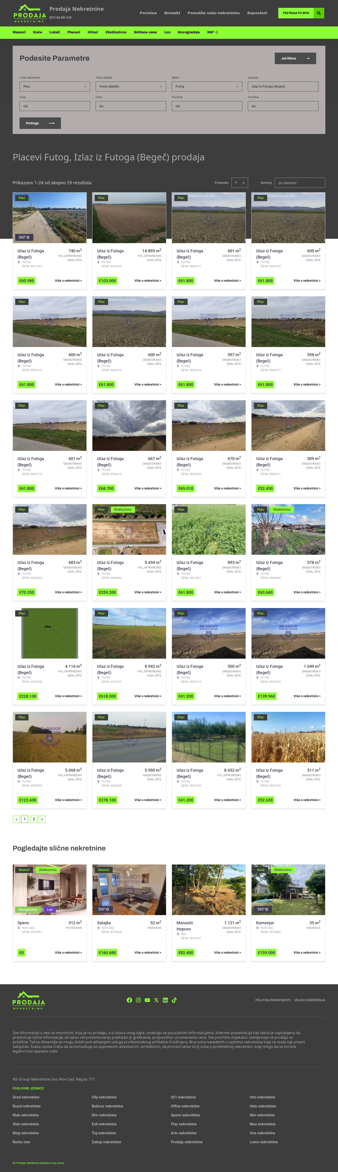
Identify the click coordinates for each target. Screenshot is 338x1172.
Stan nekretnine (26, 1124)
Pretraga (32, 123)
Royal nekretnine (27, 1106)
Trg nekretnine (104, 1133)
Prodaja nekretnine (187, 1142)
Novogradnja (189, 32)
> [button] (42, 819)
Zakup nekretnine (106, 1142)
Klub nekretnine (26, 1115)
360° (211, 32)
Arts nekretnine (184, 1133)
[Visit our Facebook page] (129, 1000)
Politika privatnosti (273, 1000)
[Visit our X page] (156, 1000)
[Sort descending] (243, 183)
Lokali (54, 32)
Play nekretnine (184, 1124)
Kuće (37, 32)
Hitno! (93, 32)
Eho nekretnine (104, 1115)
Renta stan (21, 1142)
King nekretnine (26, 1133)
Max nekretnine (263, 1124)
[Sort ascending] (235, 183)
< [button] (16, 819)
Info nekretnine (262, 1097)
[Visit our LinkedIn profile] (165, 1000)
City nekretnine (104, 1097)
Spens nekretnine (185, 1115)
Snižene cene (145, 32)
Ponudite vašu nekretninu (214, 13)
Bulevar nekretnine (107, 1106)
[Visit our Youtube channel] (147, 1000)
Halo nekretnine (263, 1106)
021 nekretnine (183, 1097)
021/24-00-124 (60, 17)
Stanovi (19, 32)
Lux (167, 32)
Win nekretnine (262, 1115)
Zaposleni (257, 13)
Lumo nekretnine (264, 1142)
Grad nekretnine (26, 1097)
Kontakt (172, 13)
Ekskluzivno (116, 32)
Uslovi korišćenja (309, 1000)
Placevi (73, 32)
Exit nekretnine (104, 1124)
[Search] (319, 13)
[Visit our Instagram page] (138, 1000)
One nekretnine (262, 1133)
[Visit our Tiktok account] (174, 1000)
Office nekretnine (185, 1106)
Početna (148, 13)
